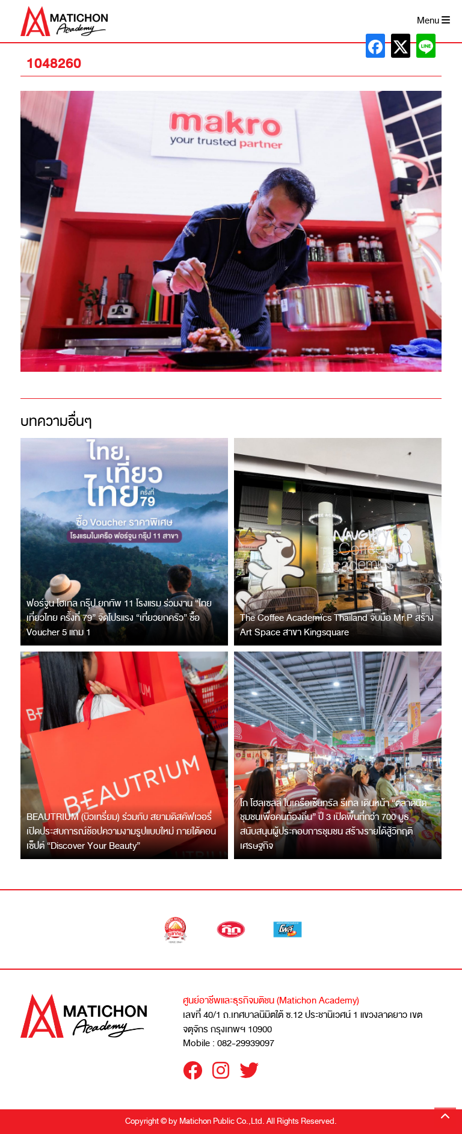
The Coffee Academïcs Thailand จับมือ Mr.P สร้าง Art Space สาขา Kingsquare (337, 625)
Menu (429, 21)
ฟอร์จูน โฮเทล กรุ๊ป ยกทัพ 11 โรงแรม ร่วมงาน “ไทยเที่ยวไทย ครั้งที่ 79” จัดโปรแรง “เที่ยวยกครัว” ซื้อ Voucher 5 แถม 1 (119, 617)
